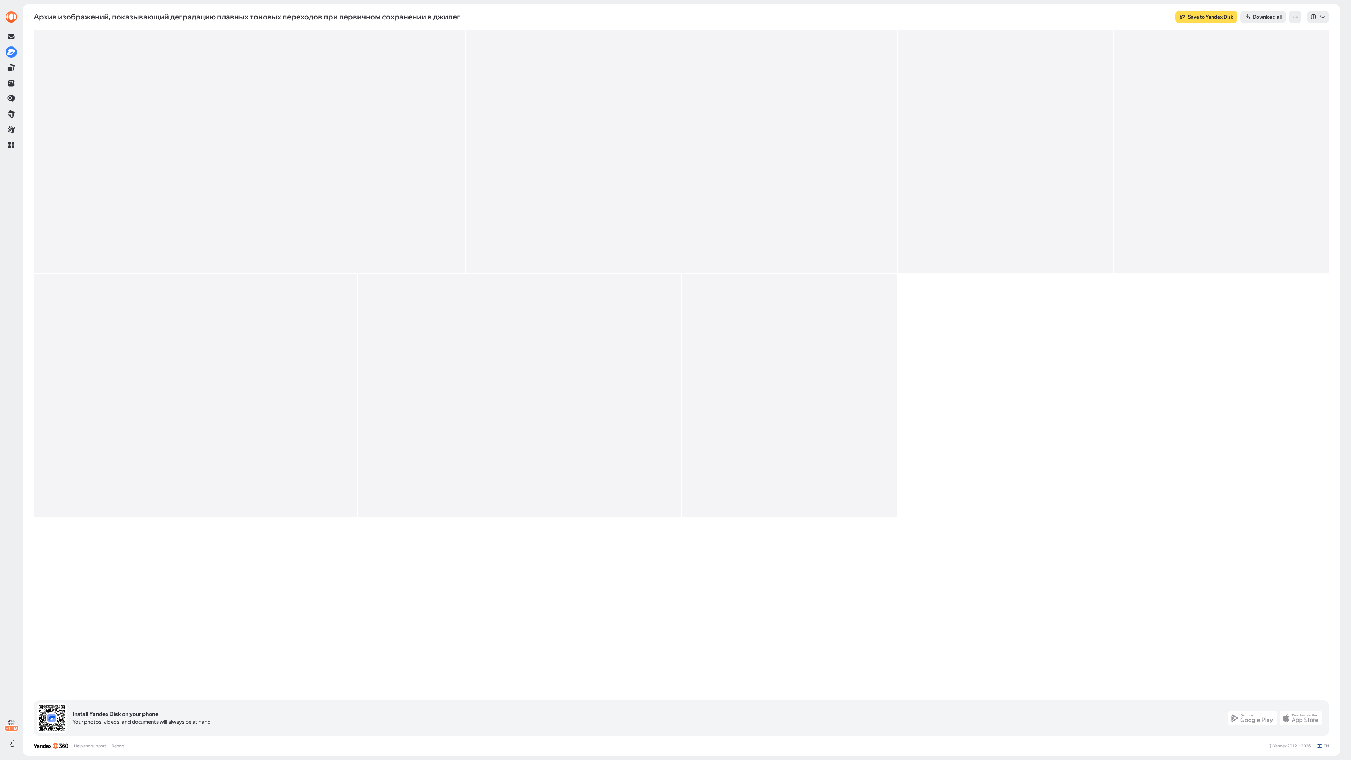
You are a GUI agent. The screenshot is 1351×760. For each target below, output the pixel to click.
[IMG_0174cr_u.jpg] (1005, 151)
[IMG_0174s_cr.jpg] (519, 395)
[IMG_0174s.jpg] (195, 395)
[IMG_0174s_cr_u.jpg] (789, 395)
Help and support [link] (90, 745)
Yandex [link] (1280, 745)
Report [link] (118, 745)
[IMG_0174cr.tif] (681, 151)
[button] (11, 145)
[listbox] (1318, 17)
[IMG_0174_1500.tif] (249, 151)
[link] (11, 17)
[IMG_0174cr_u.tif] (1221, 151)
